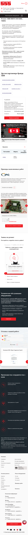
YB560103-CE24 (17, 84)
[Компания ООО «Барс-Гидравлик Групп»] (14, 359)
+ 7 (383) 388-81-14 (10, 515)
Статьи (2, 467)
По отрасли (17, 480)
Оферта (2, 482)
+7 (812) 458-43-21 (10, 505)
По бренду (17, 478)
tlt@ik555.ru (18, 519)
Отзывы (2, 461)
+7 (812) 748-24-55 (9, 507)
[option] (14, 210)
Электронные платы (12, 221)
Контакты (17, 488)
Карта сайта (17, 465)
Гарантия (3, 476)
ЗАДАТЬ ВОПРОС (15, 270)
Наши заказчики (18, 459)
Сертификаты (3, 489)
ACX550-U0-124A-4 (16, 88)
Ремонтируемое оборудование (12, 15)
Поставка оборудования (19, 461)
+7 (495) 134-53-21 (10, 501)
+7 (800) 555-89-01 (7, 11)
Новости (2, 465)
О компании (3, 459)
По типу (16, 476)
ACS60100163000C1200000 (8, 80)
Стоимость (3, 480)
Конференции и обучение (20, 463)
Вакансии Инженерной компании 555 (21, 467)
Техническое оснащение (5, 463)
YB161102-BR (5, 88)
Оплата (2, 478)
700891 (4, 157)
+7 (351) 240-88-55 (10, 511)
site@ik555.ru (19, 501)
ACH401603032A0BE (6, 93)
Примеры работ (19, 483)
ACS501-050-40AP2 (6, 84)
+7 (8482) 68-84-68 (10, 519)
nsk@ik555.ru (19, 515)
